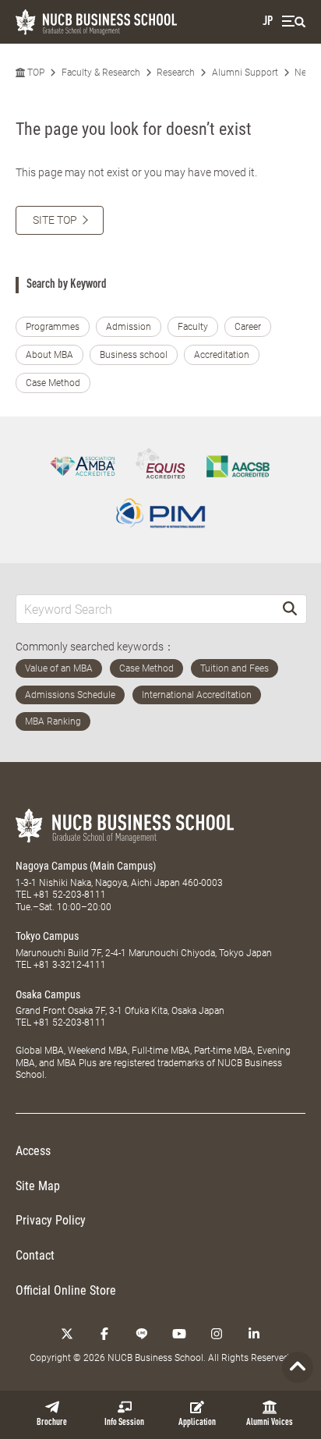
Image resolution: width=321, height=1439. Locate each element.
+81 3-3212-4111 (70, 964)
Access (33, 1150)
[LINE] (141, 1333)
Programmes (52, 326)
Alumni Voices (269, 1422)
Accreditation (221, 354)
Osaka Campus (48, 994)
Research (176, 72)
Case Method (53, 382)
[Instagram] (216, 1333)
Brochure (52, 1422)
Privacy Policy (51, 1220)
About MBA (49, 354)
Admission (128, 326)
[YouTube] (179, 1333)
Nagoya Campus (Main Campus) (86, 866)
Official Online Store (66, 1290)
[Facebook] (104, 1333)
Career (248, 326)
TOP (34, 72)
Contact (35, 1255)
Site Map (38, 1185)
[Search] (289, 608)
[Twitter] (67, 1333)
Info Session (124, 1422)
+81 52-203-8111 (70, 894)
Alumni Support (245, 72)
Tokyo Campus (47, 936)
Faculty (193, 326)
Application (197, 1422)
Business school (134, 354)
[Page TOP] (297, 1367)
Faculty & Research (101, 72)
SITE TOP (55, 220)
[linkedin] (254, 1333)
